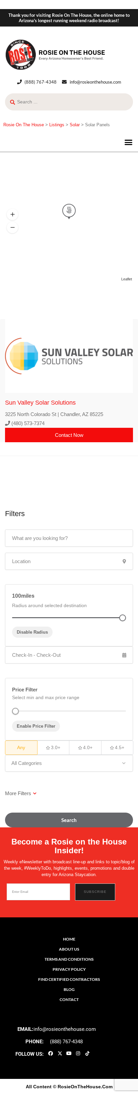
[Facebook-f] (50, 1053)
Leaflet (126, 279)
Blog (69, 989)
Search (69, 820)
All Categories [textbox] (26, 763)
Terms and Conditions (69, 959)
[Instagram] (78, 1053)
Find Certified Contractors (69, 979)
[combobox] (69, 763)
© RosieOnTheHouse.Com (83, 1086)
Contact (69, 999)
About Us (69, 949)
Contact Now (69, 435)
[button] (128, 142)
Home (69, 939)
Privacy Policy (69, 969)
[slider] (15, 711)
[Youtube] (69, 1053)
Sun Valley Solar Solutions (40, 402)
